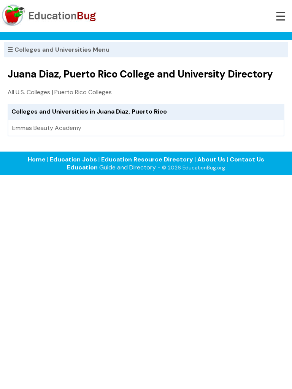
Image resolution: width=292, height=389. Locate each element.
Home (37, 159)
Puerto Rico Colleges (83, 92)
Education (82, 167)
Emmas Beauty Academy (46, 128)
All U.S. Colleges (29, 92)
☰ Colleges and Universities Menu (59, 50)
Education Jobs (73, 159)
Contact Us (247, 159)
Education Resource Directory (147, 159)
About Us (211, 159)
